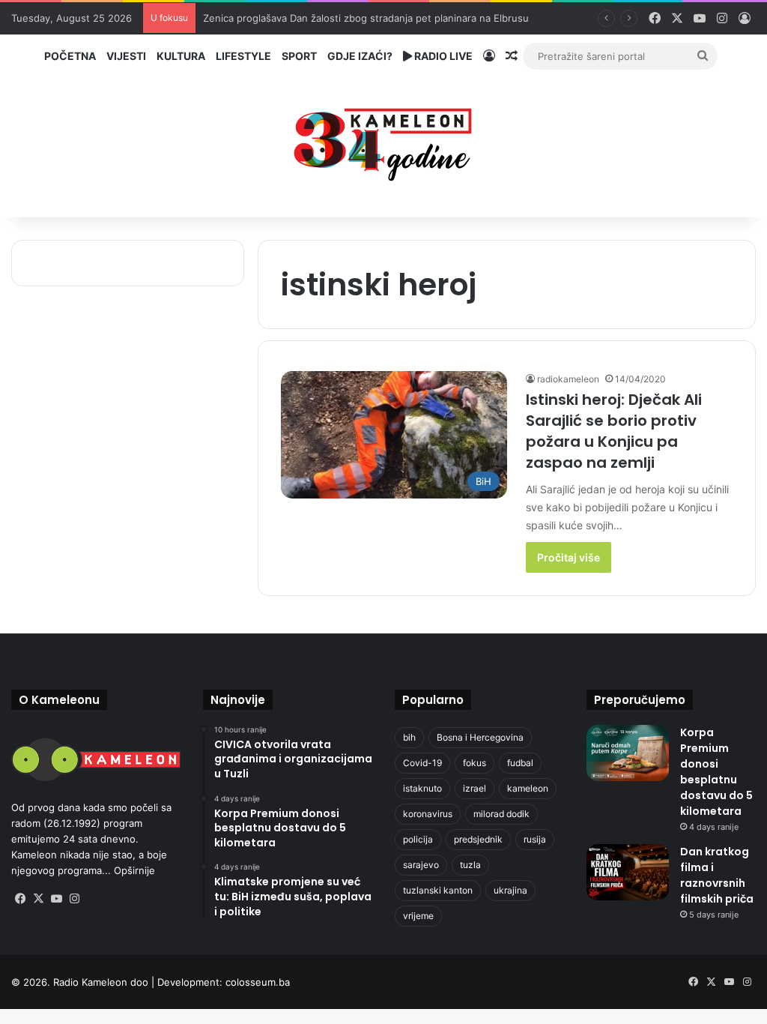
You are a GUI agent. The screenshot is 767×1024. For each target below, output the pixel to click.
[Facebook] (20, 899)
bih (409, 737)
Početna (70, 55)
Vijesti (126, 55)
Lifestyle (243, 55)
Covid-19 (422, 762)
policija (418, 839)
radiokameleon (568, 379)
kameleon (527, 788)
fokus (474, 762)
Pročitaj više (568, 557)
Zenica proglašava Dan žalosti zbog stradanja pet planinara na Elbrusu (366, 18)
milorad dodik (501, 813)
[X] (38, 899)
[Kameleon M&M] (383, 140)
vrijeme (418, 915)
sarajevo (421, 864)
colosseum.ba (257, 982)
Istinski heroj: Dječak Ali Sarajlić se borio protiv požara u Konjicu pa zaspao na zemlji (614, 431)
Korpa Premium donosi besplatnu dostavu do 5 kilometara (716, 772)
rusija (535, 839)
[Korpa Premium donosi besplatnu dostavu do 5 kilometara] (627, 753)
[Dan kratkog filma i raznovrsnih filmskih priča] (627, 872)
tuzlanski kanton (438, 890)
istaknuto (422, 788)
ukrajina (510, 890)
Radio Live (442, 55)
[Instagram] (74, 899)
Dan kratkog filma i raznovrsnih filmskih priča (717, 875)
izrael (474, 788)
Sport (299, 55)
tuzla (470, 864)
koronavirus (427, 813)
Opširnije (134, 870)
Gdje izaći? (359, 55)
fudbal (520, 762)
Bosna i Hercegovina (480, 737)
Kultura (181, 55)
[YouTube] (56, 899)
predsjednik (478, 839)
